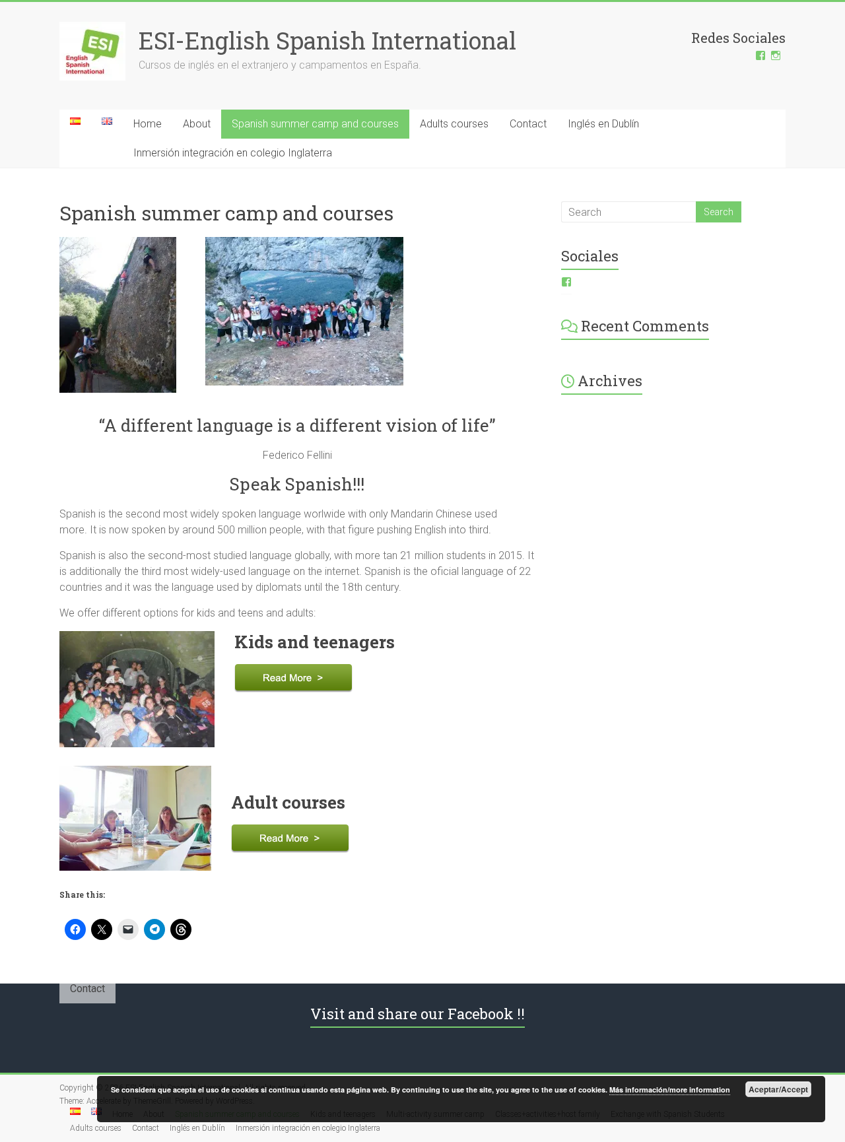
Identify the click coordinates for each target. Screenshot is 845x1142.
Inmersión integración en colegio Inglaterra (232, 153)
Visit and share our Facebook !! (417, 1013)
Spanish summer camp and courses (315, 124)
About (197, 124)
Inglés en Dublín (603, 124)
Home (147, 124)
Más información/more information (669, 1089)
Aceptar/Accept (778, 1089)
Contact (528, 124)
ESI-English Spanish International (327, 40)
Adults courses (454, 124)
